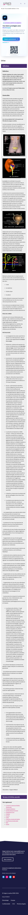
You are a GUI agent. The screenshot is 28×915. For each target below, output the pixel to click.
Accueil (2, 8)
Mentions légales (21, 904)
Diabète (8, 814)
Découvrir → (6, 42)
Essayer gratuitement (10, 39)
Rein (7, 822)
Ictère (7, 817)
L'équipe (13, 900)
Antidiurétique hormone (12, 810)
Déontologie (5, 900)
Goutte (8, 815)
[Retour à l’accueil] (7, 3)
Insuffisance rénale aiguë (12, 821)
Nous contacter (8, 859)
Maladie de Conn (10, 812)
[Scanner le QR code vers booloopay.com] (14, 50)
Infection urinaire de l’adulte (13, 819)
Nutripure (4, 869)
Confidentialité (6, 904)
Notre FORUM (6, 896)
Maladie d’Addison (10, 809)
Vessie (7, 824)
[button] (21, 3)
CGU (13, 904)
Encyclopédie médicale (10, 8)
